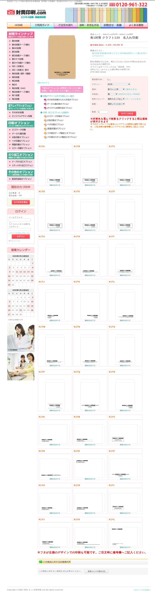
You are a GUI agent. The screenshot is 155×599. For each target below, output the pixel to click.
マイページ (15, 241)
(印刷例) (136, 94)
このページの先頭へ (142, 590)
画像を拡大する (43, 83)
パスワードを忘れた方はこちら (19, 233)
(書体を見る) (131, 89)
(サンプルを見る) (133, 99)
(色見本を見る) (125, 94)
